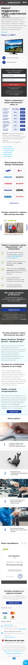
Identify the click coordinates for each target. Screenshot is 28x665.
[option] (14, 60)
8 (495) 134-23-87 (14, 3)
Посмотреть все (14, 203)
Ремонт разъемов (8, 152)
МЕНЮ (25, 2)
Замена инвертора (8, 154)
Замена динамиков (8, 156)
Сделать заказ (14, 411)
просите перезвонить (12, 258)
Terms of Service (17, 651)
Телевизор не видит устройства (6, 122)
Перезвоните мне (14, 310)
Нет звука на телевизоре (5, 116)
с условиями (16, 94)
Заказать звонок (14, 603)
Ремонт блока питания (9, 148)
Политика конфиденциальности (14, 653)
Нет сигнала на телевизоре (6, 119)
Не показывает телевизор (6, 112)
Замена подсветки (8, 146)
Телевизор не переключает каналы (6, 126)
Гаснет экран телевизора (5, 130)
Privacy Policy (7, 651)
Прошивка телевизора (9, 150)
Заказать (23, 109)
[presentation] (1, 228)
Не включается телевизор (6, 109)
